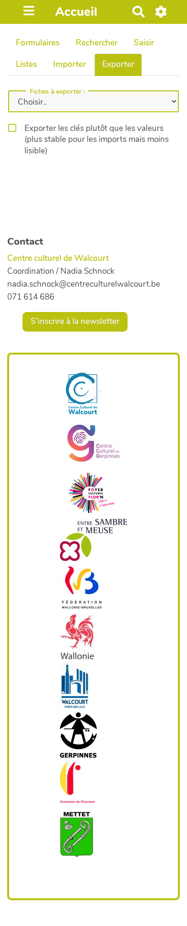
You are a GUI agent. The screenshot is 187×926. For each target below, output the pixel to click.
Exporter (118, 64)
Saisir (144, 42)
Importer (69, 64)
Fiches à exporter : (57, 91)
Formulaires (37, 42)
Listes (26, 64)
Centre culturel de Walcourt (58, 258)
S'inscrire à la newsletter (75, 321)
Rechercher (96, 42)
